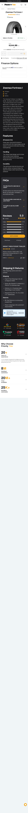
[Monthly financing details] (23, 49)
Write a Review (14, 236)
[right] (25, 26)
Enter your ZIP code (22, 58)
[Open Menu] (2, 4)
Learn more (21, 312)
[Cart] (25, 4)
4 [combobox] (2, 53)
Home (2, 8)
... (5, 8)
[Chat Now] (25, 804)
